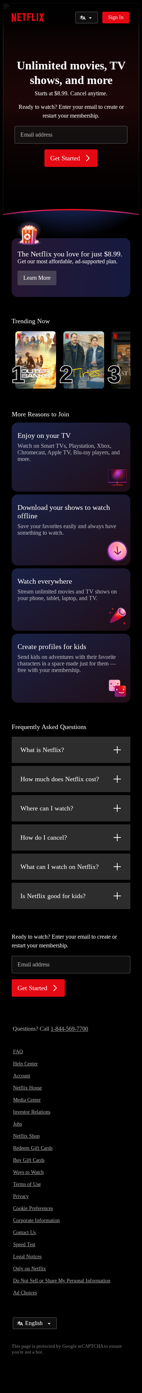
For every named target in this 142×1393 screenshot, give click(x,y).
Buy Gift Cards (28, 1160)
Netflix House (27, 1088)
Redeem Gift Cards (32, 1148)
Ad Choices (25, 1292)
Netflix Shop (26, 1136)
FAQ (18, 1051)
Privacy (21, 1196)
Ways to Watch (28, 1172)
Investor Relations (31, 1112)
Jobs (17, 1124)
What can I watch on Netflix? (59, 866)
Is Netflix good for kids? (53, 896)
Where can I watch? (46, 808)
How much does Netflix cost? (59, 779)
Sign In (115, 17)
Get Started (65, 158)
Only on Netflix (29, 1268)
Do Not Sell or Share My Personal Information (61, 1280)
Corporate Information (36, 1220)
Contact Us (24, 1232)
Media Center (27, 1100)
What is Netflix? (42, 749)
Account (21, 1076)
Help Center (25, 1063)
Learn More (37, 278)
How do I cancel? (43, 837)
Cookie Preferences (33, 1208)
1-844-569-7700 (69, 1029)
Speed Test (24, 1244)
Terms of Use (27, 1184)
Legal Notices (27, 1256)
